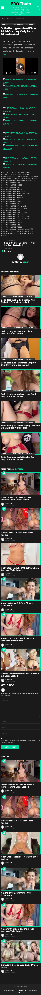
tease (5, 233)
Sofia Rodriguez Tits (11, 225)
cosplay (6, 174)
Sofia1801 (30, 229)
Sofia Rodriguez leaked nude (14, 191)
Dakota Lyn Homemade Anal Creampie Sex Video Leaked (20, 674)
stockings (22, 231)
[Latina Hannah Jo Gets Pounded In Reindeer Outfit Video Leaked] (20, 483)
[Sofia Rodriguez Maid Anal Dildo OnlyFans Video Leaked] (20, 317)
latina (26, 177)
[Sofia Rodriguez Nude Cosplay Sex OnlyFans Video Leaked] (20, 443)
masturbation (14, 179)
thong (24, 233)
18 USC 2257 (33, 990)
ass (10, 172)
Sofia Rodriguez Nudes (12, 210)
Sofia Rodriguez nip (11, 200)
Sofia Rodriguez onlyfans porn (16, 219)
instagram (17, 177)
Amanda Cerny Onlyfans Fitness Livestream (16, 604)
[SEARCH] (38, 8)
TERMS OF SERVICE (10, 990)
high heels (7, 177)
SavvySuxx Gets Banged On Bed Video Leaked (19, 966)
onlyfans (27, 179)
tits (31, 233)
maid (4, 179)
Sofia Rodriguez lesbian (12, 195)
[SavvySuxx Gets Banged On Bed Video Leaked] (20, 951)
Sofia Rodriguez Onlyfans (13, 214)
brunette (26, 172)
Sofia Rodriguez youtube (13, 229)
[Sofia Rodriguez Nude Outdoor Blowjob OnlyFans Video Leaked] (20, 380)
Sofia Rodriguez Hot (11, 187)
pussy (35, 179)
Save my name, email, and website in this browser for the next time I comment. (20, 741)
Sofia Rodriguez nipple (12, 202)
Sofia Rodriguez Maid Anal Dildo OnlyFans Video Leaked (16, 332)
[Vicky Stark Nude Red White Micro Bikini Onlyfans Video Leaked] (20, 554)
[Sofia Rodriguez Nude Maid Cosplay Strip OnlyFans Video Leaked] (20, 349)
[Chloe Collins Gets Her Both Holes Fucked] (20, 519)
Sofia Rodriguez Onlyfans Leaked (16, 216)
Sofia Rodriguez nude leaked (14, 206)
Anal (4, 172)
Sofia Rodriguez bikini (12, 183)
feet (20, 174)
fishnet (28, 174)
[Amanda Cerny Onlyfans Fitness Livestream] (20, 589)
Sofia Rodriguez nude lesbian (15, 208)
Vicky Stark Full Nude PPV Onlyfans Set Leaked (19, 857)
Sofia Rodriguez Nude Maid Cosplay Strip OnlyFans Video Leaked (18, 363)
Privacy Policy (22, 990)
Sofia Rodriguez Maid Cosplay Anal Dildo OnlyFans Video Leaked (18, 301)
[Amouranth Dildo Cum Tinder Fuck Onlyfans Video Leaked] (20, 624)
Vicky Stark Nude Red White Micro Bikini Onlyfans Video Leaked (20, 569)
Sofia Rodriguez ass (26, 181)
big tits (17, 172)
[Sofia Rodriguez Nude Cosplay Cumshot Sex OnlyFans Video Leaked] (20, 412)
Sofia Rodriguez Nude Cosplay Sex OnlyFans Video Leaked (17, 458)
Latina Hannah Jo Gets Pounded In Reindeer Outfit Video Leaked (17, 498)
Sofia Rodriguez (9, 181)
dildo (14, 174)
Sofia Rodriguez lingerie (13, 198)
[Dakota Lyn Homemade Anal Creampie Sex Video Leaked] (20, 660)
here (5, 54)
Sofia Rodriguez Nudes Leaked (15, 212)
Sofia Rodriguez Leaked (12, 189)
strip (32, 231)
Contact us (20, 992)
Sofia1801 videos (9, 231)
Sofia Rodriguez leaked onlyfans (16, 193)
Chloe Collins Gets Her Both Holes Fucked (17, 533)
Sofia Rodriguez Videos (12, 227)
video (5, 235)
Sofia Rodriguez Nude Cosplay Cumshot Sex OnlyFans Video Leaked (20, 426)
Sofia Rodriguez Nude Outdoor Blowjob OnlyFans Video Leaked (19, 395)
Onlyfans (5, 296)
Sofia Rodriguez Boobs (12, 185)
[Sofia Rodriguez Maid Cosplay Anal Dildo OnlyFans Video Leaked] (20, 286)
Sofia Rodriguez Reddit (12, 223)
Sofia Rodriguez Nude (12, 204)
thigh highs (14, 233)
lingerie (35, 177)
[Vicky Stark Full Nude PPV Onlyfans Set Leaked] (20, 843)
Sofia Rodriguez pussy (12, 221)
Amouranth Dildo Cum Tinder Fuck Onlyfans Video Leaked (17, 639)
